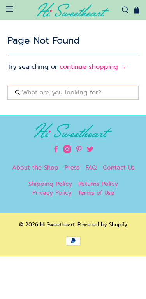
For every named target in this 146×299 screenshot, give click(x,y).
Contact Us (118, 167)
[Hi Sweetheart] (73, 10)
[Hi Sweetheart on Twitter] (90, 151)
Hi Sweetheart (57, 224)
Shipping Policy (50, 184)
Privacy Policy (52, 193)
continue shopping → (93, 67)
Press (72, 167)
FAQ (91, 167)
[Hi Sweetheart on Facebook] (56, 151)
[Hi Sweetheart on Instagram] (67, 151)
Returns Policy (98, 184)
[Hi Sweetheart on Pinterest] (79, 151)
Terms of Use (96, 193)
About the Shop (35, 167)
